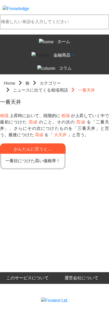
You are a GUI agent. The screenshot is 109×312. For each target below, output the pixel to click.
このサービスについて (27, 278)
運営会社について (81, 278)
